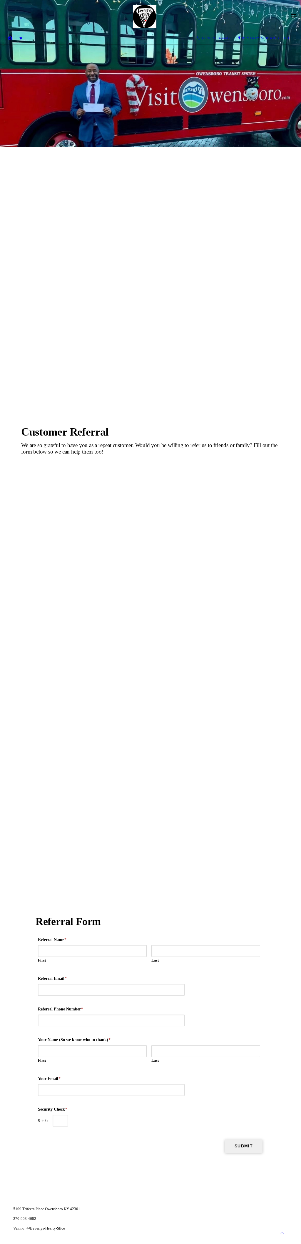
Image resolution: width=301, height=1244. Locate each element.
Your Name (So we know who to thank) (74, 1040)
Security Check (52, 1109)
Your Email (49, 1078)
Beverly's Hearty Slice (267, 38)
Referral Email (52, 978)
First (42, 960)
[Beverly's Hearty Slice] (144, 16)
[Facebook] (10, 38)
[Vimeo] (21, 38)
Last (155, 960)
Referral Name (52, 939)
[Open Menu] (294, 16)
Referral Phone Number (60, 1009)
